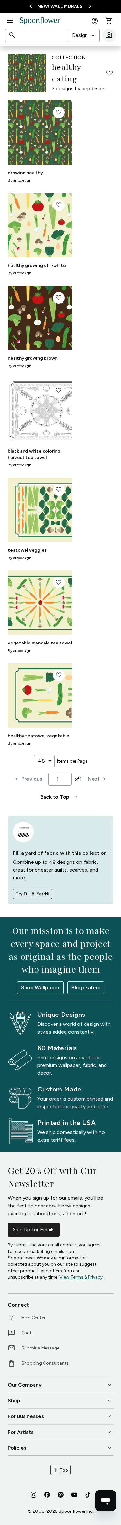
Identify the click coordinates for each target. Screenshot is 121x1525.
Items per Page (72, 761)
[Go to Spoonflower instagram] (33, 1494)
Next (97, 779)
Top (60, 1470)
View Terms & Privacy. (81, 1277)
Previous (28, 779)
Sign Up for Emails (34, 1229)
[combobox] (84, 35)
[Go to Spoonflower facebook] (47, 1494)
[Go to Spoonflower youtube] (74, 1494)
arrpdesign (94, 88)
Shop (60, 1400)
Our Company (60, 1384)
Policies (60, 1448)
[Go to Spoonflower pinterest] (60, 1494)
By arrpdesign (19, 180)
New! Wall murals (60, 6)
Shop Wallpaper (40, 988)
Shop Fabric (85, 988)
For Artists (60, 1432)
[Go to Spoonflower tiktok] (88, 1494)
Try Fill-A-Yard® (32, 894)
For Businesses (60, 1416)
